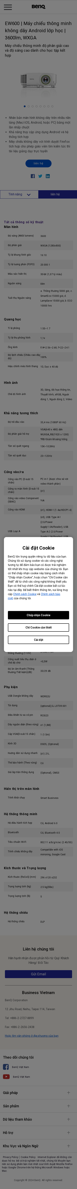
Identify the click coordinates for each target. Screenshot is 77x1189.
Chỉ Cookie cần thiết (38, 627)
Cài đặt (38, 639)
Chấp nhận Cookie (38, 615)
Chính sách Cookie (25, 594)
